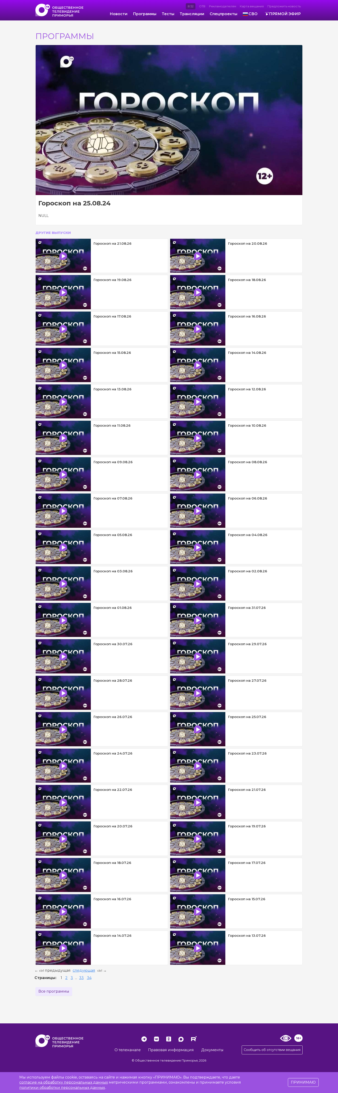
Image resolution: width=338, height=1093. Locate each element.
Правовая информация (171, 1050)
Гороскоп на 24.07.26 (113, 753)
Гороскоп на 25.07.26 (247, 717)
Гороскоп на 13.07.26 (247, 935)
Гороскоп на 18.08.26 (247, 280)
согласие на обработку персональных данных (63, 1082)
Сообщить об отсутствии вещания (272, 1050)
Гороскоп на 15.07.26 (246, 899)
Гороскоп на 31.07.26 (247, 607)
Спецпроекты (223, 14)
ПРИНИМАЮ (303, 1082)
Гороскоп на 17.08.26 (112, 316)
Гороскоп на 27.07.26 (247, 680)
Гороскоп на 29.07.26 (247, 644)
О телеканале (128, 1050)
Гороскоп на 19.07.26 (247, 826)
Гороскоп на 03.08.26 (113, 571)
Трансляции (192, 14)
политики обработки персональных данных (62, 1087)
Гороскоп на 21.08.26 (113, 243)
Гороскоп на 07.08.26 (113, 498)
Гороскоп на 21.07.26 (247, 789)
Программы (144, 14)
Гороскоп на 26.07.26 (113, 717)
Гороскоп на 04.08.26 (247, 535)
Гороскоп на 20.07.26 (113, 826)
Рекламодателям (222, 6)
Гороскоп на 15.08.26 (112, 352)
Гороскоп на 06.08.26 (247, 498)
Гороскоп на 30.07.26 (113, 644)
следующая (84, 970)
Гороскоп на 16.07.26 (112, 899)
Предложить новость (284, 6)
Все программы (53, 991)
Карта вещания (252, 6)
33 (81, 978)
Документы (212, 1050)
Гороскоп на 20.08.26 (247, 243)
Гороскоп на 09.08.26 (113, 462)
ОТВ (202, 6)
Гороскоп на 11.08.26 (112, 425)
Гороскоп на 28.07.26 (113, 680)
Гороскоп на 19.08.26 (113, 280)
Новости (118, 14)
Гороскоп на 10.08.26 (247, 425)
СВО (253, 14)
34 (89, 978)
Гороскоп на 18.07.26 (112, 862)
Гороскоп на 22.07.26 (113, 789)
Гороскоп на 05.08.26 (113, 535)
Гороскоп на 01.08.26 (113, 607)
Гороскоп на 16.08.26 (247, 316)
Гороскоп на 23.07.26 (247, 753)
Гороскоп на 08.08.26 (247, 462)
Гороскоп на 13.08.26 (113, 389)
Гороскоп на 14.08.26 (247, 352)
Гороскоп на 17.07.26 (247, 862)
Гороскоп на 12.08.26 (247, 389)
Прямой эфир (285, 14)
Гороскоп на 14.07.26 (113, 935)
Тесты (168, 14)
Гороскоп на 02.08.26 (247, 571)
